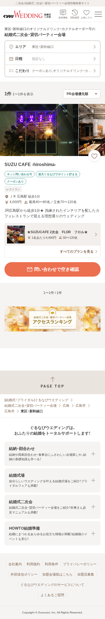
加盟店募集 (85, 574)
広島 (66, 406)
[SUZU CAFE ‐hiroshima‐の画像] (52, 130)
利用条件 (51, 564)
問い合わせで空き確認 (56, 269)
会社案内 (15, 564)
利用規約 (33, 564)
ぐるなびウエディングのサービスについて (52, 585)
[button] (52, 454)
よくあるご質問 (52, 595)
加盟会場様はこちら (57, 574)
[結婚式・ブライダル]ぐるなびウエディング (36, 400)
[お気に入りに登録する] (94, 156)
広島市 (81, 406)
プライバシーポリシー (80, 564)
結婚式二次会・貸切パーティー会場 (30, 406)
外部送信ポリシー (24, 574)
